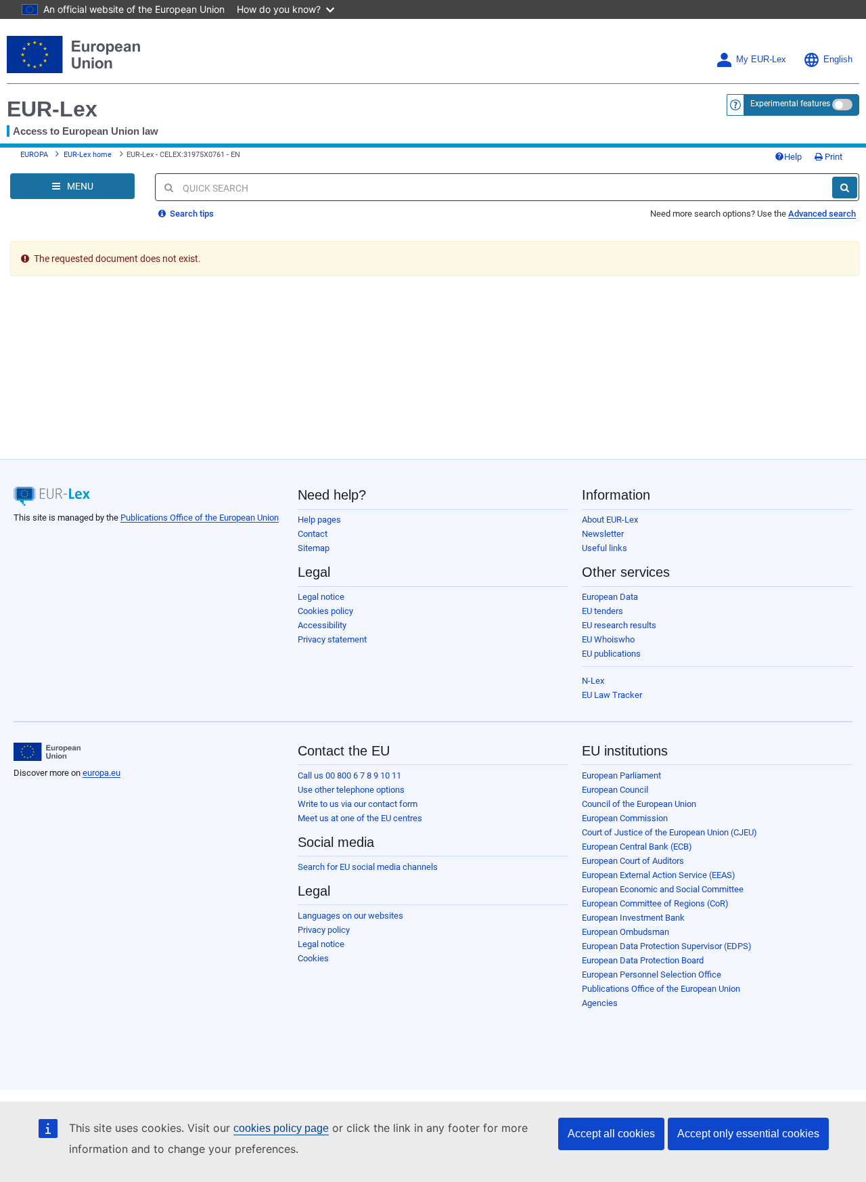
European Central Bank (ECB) (637, 846)
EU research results (619, 625)
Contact (312, 534)
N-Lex (593, 681)
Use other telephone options (351, 790)
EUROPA (34, 154)
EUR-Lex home (88, 154)
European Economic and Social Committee (663, 889)
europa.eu (101, 773)
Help (793, 157)
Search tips (191, 214)
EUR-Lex (52, 109)
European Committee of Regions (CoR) (655, 903)
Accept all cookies (611, 1133)
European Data (610, 597)
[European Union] (47, 752)
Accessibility (322, 625)
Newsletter (603, 534)
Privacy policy (324, 930)
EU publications (611, 654)
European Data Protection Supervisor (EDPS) (667, 946)
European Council (615, 790)
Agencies (600, 1003)
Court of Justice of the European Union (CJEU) (669, 832)
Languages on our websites (350, 916)
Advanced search (822, 214)
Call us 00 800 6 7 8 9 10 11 (349, 775)
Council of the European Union (639, 804)
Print (832, 157)
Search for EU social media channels (368, 867)
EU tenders (602, 611)
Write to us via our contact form (357, 804)
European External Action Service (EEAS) (658, 875)
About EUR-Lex (610, 520)
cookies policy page (281, 1128)
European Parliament (621, 775)
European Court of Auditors (633, 861)
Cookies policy (325, 611)
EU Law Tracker (612, 695)
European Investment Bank (633, 918)
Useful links (604, 548)
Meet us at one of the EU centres (360, 818)
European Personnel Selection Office (651, 974)
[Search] (844, 187)
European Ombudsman (625, 932)
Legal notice (321, 597)
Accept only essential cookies (748, 1133)
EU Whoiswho (608, 639)
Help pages (319, 520)
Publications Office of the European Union (199, 517)
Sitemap (313, 548)
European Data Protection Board (643, 960)
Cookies (313, 958)
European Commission (625, 818)
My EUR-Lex (761, 59)
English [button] (837, 59)
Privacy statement (332, 639)
